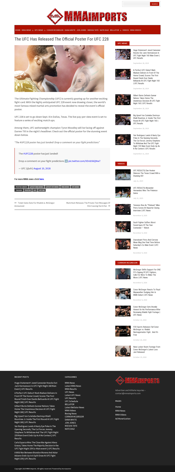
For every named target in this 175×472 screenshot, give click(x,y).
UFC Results (70, 398)
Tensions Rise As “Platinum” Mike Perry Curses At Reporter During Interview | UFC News (146, 208)
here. (41, 179)
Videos (125, 30)
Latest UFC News (52, 187)
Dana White (70, 30)
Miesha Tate (93, 30)
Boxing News (71, 413)
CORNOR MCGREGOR (74, 416)
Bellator (114, 30)
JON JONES (70, 422)
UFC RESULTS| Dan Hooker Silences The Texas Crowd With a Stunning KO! (146, 173)
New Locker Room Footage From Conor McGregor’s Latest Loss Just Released (146, 349)
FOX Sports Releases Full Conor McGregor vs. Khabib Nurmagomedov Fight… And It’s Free (146, 331)
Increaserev (66, 469)
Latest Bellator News (74, 407)
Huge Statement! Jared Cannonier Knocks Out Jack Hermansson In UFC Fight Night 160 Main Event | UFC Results (146, 54)
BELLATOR (69, 404)
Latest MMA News (36, 187)
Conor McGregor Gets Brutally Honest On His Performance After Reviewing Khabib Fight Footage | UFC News (146, 311)
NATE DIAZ (70, 428)
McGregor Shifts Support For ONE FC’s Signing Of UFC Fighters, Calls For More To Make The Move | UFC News (147, 273)
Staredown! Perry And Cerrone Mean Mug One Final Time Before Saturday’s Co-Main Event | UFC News (146, 244)
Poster (28, 190)
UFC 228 (41, 190)
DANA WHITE (71, 419)
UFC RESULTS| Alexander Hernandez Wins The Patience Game (145, 191)
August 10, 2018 (42, 168)
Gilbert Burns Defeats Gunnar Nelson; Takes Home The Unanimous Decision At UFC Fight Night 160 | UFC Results (146, 99)
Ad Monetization (122, 418)
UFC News (39, 30)
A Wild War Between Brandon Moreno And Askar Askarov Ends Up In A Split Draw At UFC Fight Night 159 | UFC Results (36, 455)
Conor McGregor (55, 30)
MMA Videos (135, 30)
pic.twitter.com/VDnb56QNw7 (84, 161)
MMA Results (71, 389)
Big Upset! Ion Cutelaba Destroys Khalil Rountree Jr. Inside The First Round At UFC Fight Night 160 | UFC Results (147, 119)
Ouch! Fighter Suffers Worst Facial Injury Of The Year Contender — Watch (144, 225)
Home (17, 30)
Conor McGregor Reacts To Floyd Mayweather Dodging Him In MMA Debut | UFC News (146, 292)
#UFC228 (28, 153)
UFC (35, 190)
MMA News (26, 30)
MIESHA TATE (71, 425)
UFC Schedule (71, 401)
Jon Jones (81, 30)
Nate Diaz (104, 30)
